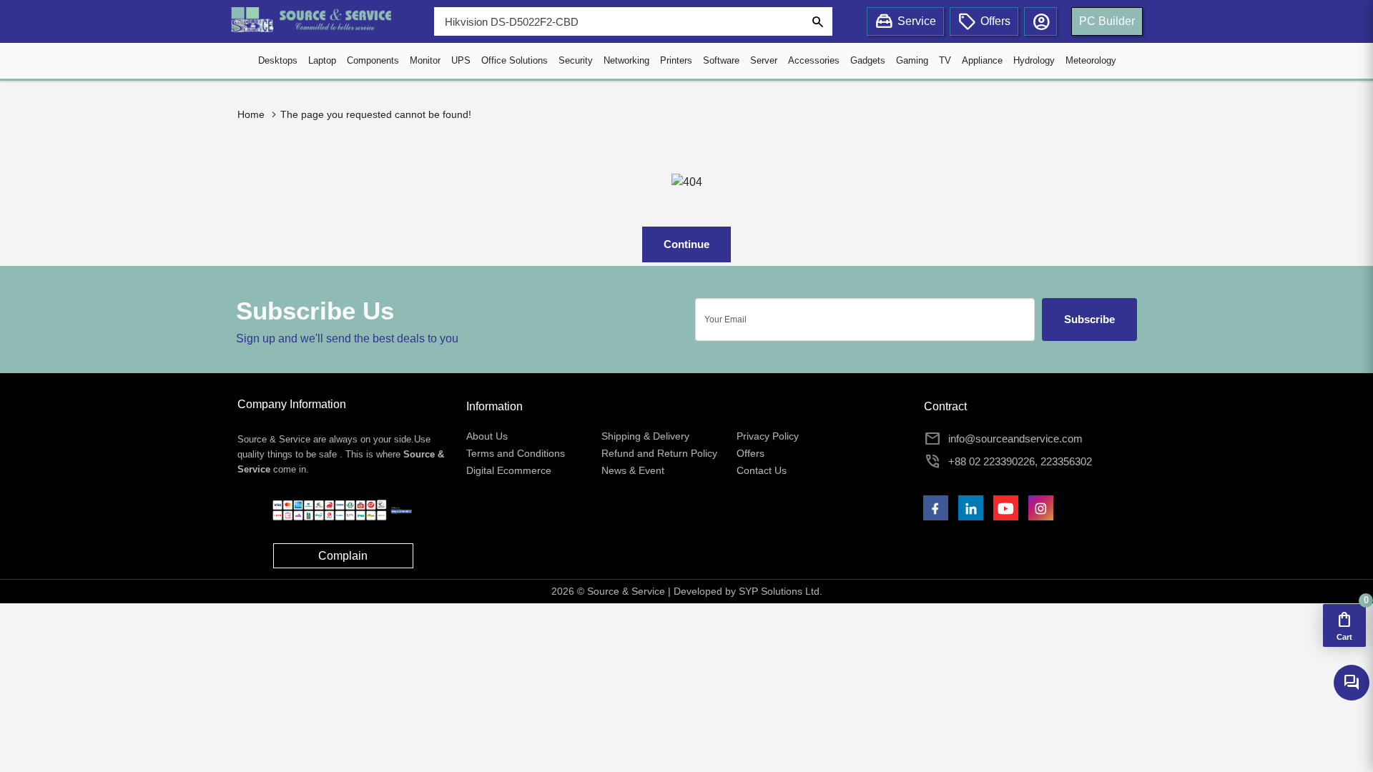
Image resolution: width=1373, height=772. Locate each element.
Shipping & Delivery (645, 436)
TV (945, 60)
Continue (686, 244)
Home (251, 114)
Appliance (982, 60)
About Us (487, 436)
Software (721, 60)
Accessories (814, 60)
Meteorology (1091, 60)
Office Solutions (514, 60)
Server (763, 60)
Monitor (425, 60)
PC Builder (1107, 21)
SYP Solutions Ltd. (780, 591)
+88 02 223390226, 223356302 (1020, 461)
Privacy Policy (768, 436)
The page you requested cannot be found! (375, 114)
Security (575, 60)
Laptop (322, 60)
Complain (343, 556)
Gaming (912, 60)
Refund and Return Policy (659, 453)
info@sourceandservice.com (1015, 438)
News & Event (632, 470)
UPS (461, 60)
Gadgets (867, 60)
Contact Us (762, 470)
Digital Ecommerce (508, 470)
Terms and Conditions (515, 453)
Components (373, 60)
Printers (676, 60)
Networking (626, 60)
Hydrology (1034, 60)
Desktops (277, 60)
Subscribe (1089, 319)
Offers (750, 453)
